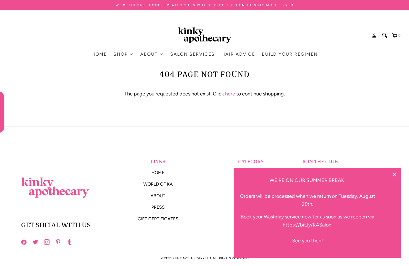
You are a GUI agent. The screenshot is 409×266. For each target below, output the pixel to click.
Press (158, 207)
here (230, 94)
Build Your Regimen (290, 54)
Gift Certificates (158, 218)
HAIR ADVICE (238, 54)
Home (99, 54)
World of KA (158, 184)
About (158, 195)
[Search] (385, 35)
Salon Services (192, 54)
